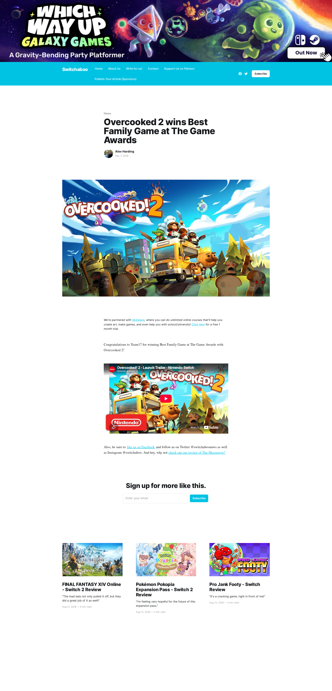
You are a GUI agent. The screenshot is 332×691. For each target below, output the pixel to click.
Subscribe (261, 73)
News (107, 113)
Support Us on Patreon (179, 68)
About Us (114, 68)
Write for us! (134, 68)
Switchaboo (75, 69)
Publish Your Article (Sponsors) (115, 79)
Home (99, 68)
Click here (198, 324)
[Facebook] (240, 73)
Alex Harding (124, 151)
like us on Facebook (141, 447)
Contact (153, 68)
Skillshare (138, 320)
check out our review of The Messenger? (196, 452)
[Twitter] (246, 73)
